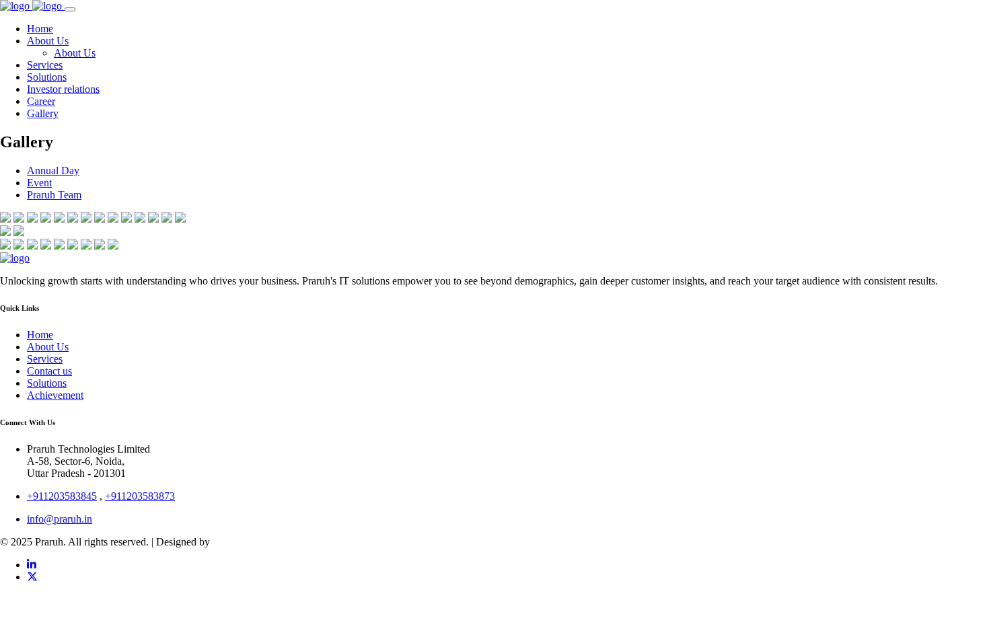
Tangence (233, 541)
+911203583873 (140, 496)
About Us (48, 346)
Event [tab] (39, 182)
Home (40, 334)
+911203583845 (62, 496)
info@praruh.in (59, 519)
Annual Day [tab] (53, 170)
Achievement (55, 395)
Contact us (49, 371)
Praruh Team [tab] (54, 194)
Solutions (47, 383)
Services (45, 359)
